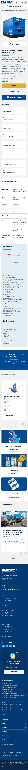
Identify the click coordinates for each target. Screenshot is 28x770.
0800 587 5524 (16, 589)
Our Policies (10, 752)
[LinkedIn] (3, 646)
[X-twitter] (13, 646)
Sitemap (15, 755)
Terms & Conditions (7, 755)
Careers (4, 752)
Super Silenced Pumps (13, 10)
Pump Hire (7, 10)
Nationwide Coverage (15, 6)
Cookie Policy (18, 752)
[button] (21, 423)
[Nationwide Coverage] (7, 6)
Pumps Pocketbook (14, 494)
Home (3, 10)
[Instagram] (10, 646)
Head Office (6, 574)
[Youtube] (7, 646)
